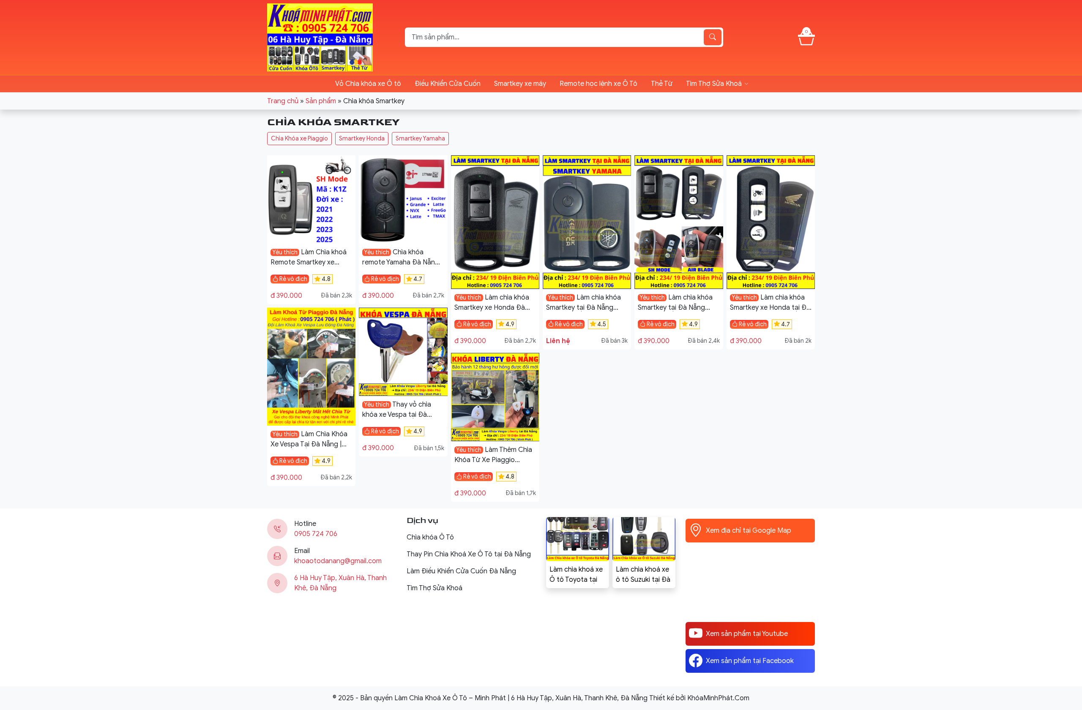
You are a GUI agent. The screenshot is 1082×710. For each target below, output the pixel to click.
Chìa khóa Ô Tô (430, 537)
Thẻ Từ (661, 84)
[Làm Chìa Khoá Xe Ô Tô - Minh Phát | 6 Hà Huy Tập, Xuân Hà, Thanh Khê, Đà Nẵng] (320, 37)
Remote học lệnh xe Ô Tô (598, 84)
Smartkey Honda (362, 138)
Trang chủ (282, 101)
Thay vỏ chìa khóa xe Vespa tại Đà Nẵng (396, 414)
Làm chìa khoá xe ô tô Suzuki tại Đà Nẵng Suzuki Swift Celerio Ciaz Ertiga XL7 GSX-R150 (643, 575)
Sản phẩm (321, 101)
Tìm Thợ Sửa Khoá (714, 84)
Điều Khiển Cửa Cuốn (448, 84)
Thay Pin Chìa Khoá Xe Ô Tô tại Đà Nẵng (469, 554)
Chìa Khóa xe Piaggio (299, 138)
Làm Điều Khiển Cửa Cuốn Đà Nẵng (461, 571)
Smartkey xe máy (520, 84)
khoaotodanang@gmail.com (338, 561)
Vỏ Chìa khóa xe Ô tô (368, 84)
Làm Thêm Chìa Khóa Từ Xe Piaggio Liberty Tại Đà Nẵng (493, 460)
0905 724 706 (315, 534)
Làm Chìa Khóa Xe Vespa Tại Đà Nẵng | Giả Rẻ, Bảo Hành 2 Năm (308, 444)
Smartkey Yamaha (420, 138)
